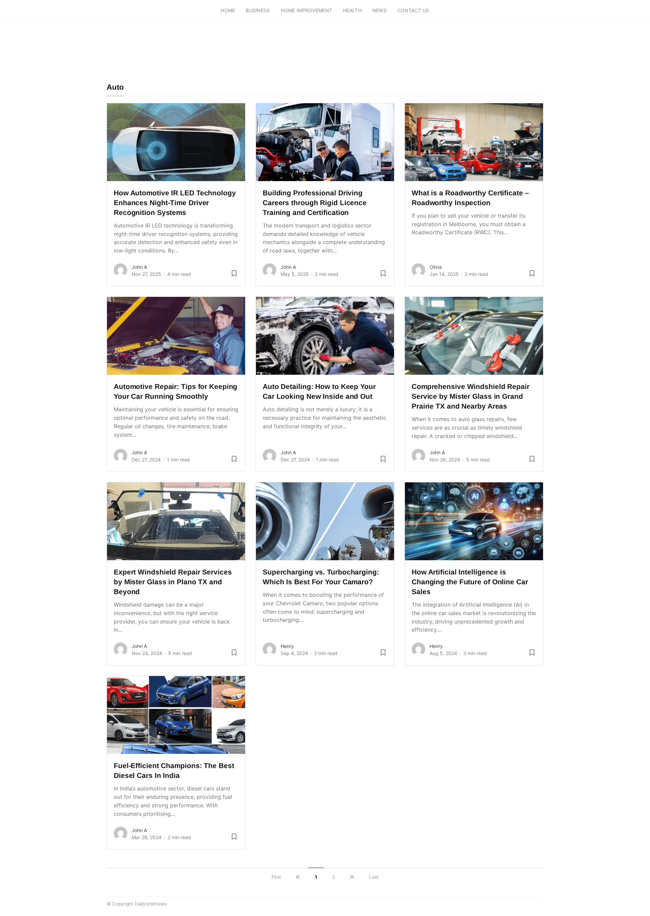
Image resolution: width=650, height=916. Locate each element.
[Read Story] (234, 276)
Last (373, 877)
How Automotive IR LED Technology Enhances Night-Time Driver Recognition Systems (175, 202)
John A (139, 267)
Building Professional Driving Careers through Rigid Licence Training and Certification (315, 202)
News (379, 10)
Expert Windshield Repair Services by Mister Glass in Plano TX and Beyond (173, 581)
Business (258, 10)
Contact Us (413, 10)
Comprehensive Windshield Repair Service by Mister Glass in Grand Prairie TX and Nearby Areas (470, 396)
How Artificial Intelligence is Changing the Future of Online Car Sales (470, 581)
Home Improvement (306, 10)
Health (352, 10)
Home (228, 10)
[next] (352, 877)
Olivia (436, 267)
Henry (287, 646)
